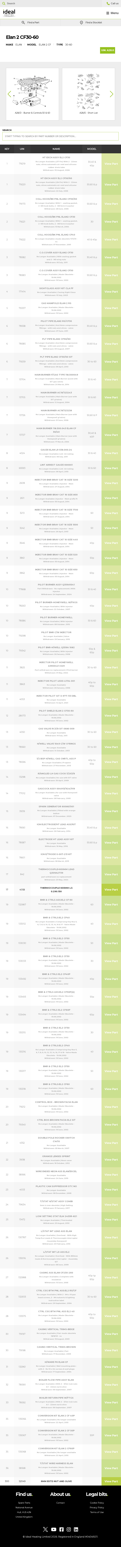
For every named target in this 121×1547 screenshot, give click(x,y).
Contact (60, 1503)
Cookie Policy (97, 1503)
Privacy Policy (97, 1507)
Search (7, 130)
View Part (111, 163)
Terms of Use (97, 1512)
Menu (115, 13)
